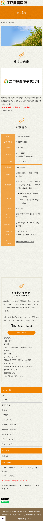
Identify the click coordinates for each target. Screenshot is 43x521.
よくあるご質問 (7, 420)
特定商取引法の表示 (9, 429)
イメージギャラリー (9, 424)
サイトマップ (7, 444)
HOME (3, 22)
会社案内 (5, 400)
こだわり (5, 410)
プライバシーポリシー (10, 439)
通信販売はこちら (24, 519)
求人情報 (5, 415)
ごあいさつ (6, 405)
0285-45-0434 (21, 162)
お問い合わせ (21, 332)
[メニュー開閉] (40, 3)
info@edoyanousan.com (25, 242)
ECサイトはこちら (9, 476)
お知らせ (5, 456)
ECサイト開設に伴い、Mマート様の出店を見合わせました (20, 469)
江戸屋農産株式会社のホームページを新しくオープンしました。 (21, 487)
